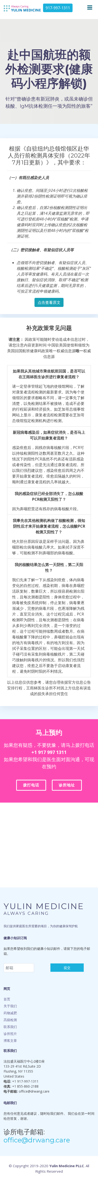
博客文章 (10, 1040)
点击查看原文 (49, 302)
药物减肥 (10, 1013)
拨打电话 (31, 785)
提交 (67, 967)
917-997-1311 (58, 7)
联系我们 (10, 1026)
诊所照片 (10, 1033)
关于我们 (10, 1006)
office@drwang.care (37, 1140)
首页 (7, 999)
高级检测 (10, 1020)
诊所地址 (67, 785)
